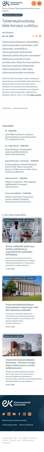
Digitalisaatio (11, 178)
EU (6, 131)
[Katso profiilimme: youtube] (14, 414)
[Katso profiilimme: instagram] (24, 414)
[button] (33, 3)
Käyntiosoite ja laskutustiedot (14, 420)
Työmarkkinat (13, 146)
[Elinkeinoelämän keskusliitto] (16, 403)
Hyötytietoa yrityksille (12, 15)
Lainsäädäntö (30, 278)
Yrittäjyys (24, 161)
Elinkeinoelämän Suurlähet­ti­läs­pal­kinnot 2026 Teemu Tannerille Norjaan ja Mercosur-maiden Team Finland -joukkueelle (21, 168)
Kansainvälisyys (12, 161)
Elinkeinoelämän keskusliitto (12, 3)
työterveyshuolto (20, 108)
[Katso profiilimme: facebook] (19, 414)
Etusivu (5, 8)
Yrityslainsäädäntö (13, 193)
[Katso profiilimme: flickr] (29, 414)
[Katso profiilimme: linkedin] (9, 414)
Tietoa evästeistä (26, 425)
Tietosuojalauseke (9, 425)
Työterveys (29, 220)
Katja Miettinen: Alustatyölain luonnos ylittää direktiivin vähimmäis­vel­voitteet (18, 152)
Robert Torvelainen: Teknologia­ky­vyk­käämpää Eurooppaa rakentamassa (20, 184)
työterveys (6, 108)
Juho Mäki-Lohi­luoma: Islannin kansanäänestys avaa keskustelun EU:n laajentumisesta (20, 137)
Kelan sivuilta (35, 95)
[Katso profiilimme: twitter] (3, 414)
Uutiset (11, 8)
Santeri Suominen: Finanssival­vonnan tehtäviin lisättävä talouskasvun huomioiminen (19, 199)
